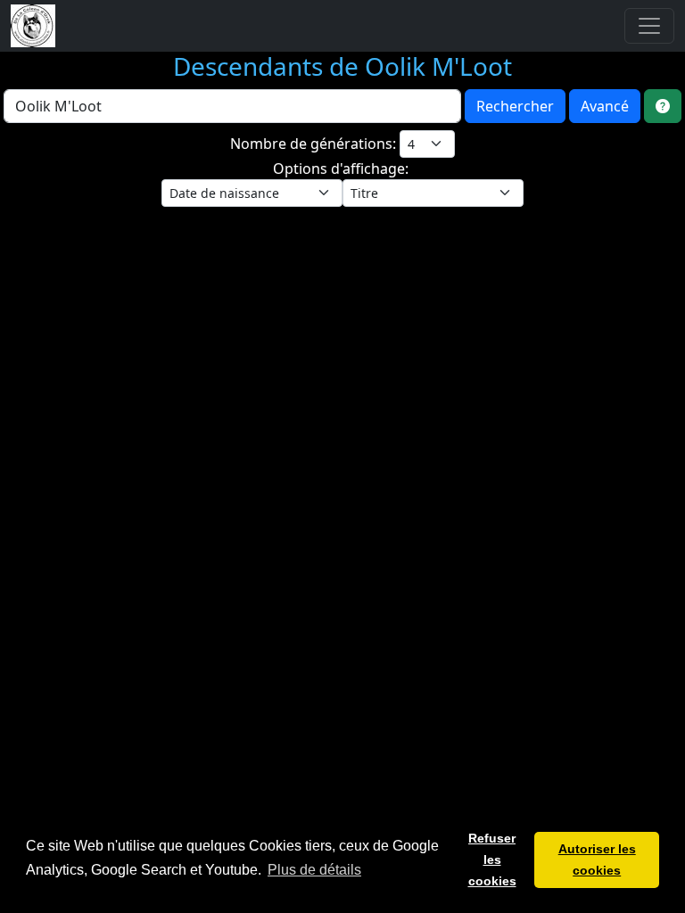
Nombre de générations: (315, 143)
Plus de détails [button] (314, 869)
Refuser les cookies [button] (492, 859)
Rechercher (515, 106)
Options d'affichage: (342, 168)
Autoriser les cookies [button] (597, 859)
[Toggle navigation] (649, 26)
